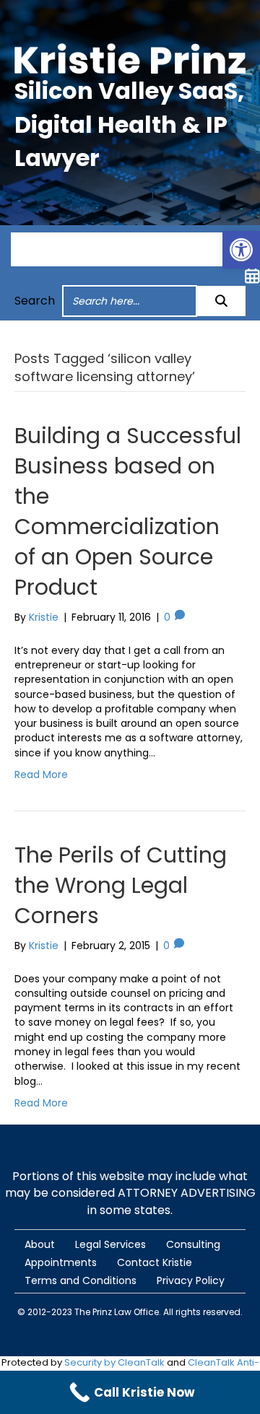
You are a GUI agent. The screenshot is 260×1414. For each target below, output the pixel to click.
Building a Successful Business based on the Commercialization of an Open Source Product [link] (127, 511)
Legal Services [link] (110, 1244)
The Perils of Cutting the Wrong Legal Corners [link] (120, 885)
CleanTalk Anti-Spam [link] (187, 1369)
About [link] (40, 1244)
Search (34, 300)
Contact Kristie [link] (154, 1262)
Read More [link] (41, 774)
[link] (241, 250)
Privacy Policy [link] (191, 1280)
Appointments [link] (61, 1262)
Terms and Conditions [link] (80, 1280)
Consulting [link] (193, 1244)
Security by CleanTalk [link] (114, 1362)
